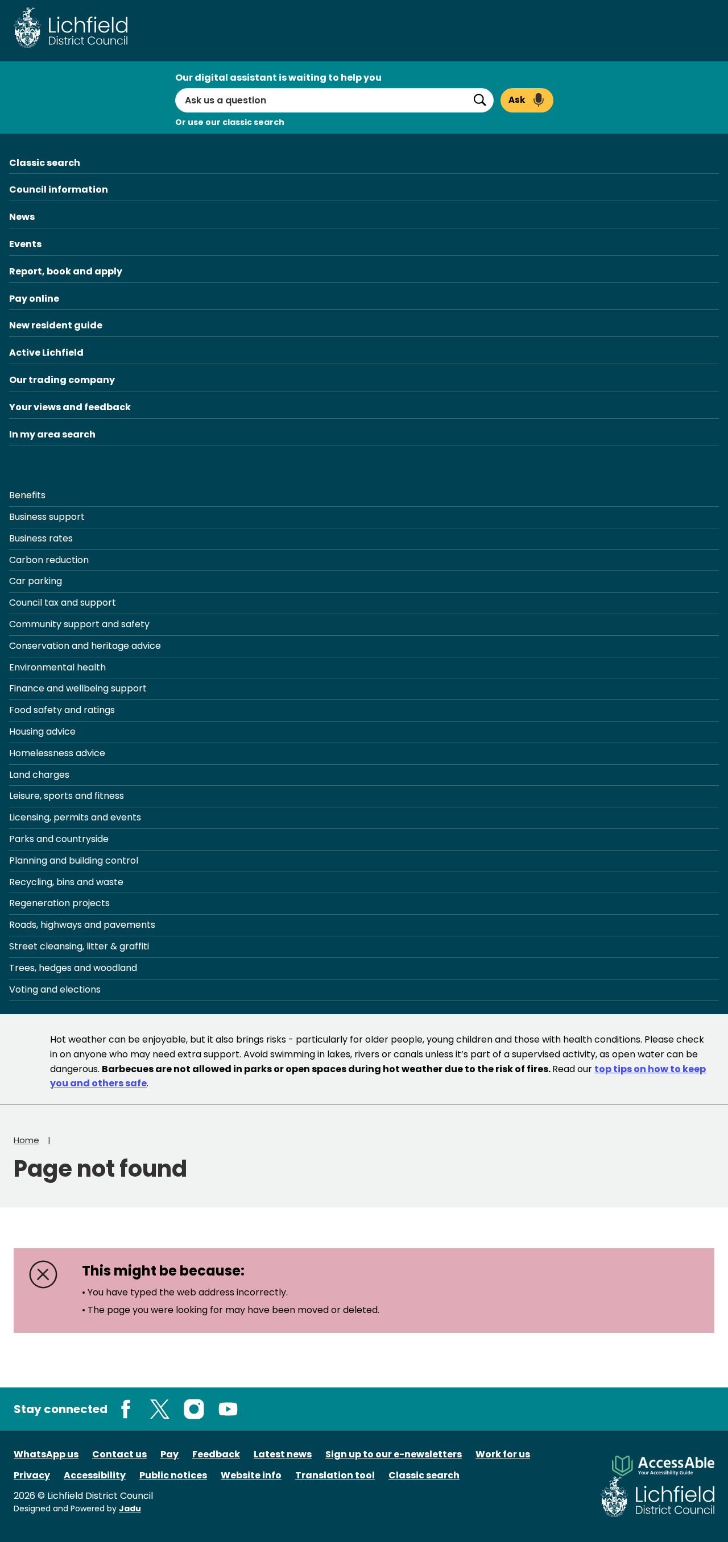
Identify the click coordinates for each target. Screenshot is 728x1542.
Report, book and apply (65, 271)
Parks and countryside (59, 838)
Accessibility (95, 1475)
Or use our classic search (229, 122)
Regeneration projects (59, 903)
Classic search (44, 162)
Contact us (119, 1454)
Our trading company (62, 379)
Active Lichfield (46, 352)
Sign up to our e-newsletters (393, 1454)
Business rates (41, 538)
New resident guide (55, 325)
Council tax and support (62, 602)
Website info (251, 1475)
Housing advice (42, 731)
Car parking (35, 580)
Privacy (32, 1475)
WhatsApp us (46, 1454)
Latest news (283, 1454)
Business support (47, 516)
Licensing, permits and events (75, 817)
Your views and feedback (70, 407)
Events (25, 244)
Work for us (502, 1454)
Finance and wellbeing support (78, 688)
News (22, 216)
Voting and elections (55, 989)
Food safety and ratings (62, 709)
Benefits (27, 495)
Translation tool (335, 1475)
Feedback (216, 1454)
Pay (169, 1454)
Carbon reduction (49, 559)
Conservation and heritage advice (85, 645)
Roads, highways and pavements (82, 924)
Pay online (34, 298)
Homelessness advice (57, 753)
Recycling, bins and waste (66, 882)
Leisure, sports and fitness (66, 795)
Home (26, 1140)
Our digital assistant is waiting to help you (278, 77)
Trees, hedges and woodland (73, 967)
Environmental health (57, 667)
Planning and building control (73, 860)
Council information (58, 189)
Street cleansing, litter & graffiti (79, 946)
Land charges (39, 774)
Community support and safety (79, 624)
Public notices (173, 1475)
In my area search (52, 434)
